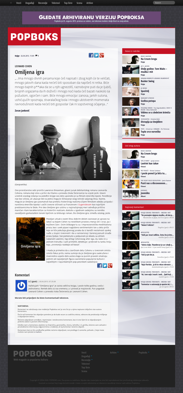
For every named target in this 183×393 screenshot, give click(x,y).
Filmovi (143, 166)
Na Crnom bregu (149, 59)
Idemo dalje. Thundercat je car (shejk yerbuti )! (160, 244)
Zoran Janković (22, 110)
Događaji (29, 3)
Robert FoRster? (148, 225)
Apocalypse (145, 232)
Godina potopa (148, 101)
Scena (79, 3)
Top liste (68, 3)
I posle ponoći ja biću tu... (154, 173)
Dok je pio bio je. (148, 254)
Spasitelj (145, 91)
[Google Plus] (101, 55)
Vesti (18, 3)
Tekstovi (56, 3)
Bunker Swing (147, 81)
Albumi (143, 196)
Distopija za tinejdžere (151, 121)
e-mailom (37, 332)
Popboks (143, 352)
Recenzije (42, 3)
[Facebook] (91, 55)
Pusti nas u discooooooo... (154, 183)
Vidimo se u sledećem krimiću (155, 112)
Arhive (89, 3)
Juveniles (145, 193)
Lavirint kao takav (149, 163)
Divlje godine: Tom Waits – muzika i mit (154, 70)
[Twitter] (96, 55)
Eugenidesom (85, 204)
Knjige (17, 55)
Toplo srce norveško (151, 131)
